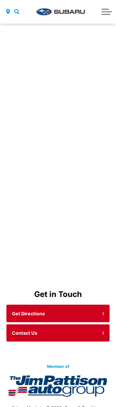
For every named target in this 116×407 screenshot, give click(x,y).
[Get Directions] (8, 11)
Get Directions (28, 313)
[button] (17, 11)
